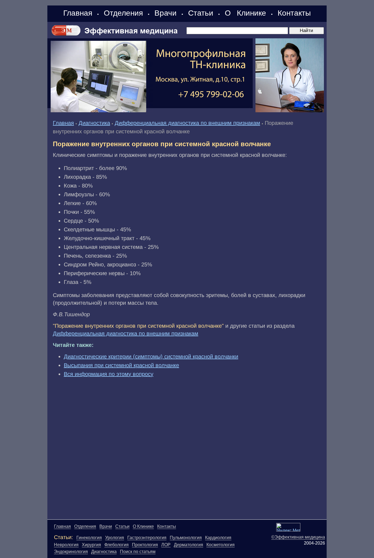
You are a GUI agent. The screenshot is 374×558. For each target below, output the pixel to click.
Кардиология (218, 537)
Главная (77, 13)
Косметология (220, 544)
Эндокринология (71, 551)
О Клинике (245, 13)
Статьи (200, 13)
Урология (114, 537)
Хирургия (91, 544)
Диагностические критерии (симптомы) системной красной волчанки (151, 356)
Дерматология (188, 544)
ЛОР (166, 544)
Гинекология (89, 537)
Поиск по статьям (138, 551)
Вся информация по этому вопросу (108, 374)
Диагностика (94, 123)
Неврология (66, 544)
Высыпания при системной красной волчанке (121, 365)
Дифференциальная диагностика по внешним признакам (187, 123)
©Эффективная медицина (298, 537)
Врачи (165, 13)
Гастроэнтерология (146, 537)
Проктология (145, 544)
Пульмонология (186, 537)
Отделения (123, 13)
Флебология (116, 544)
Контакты (294, 13)
